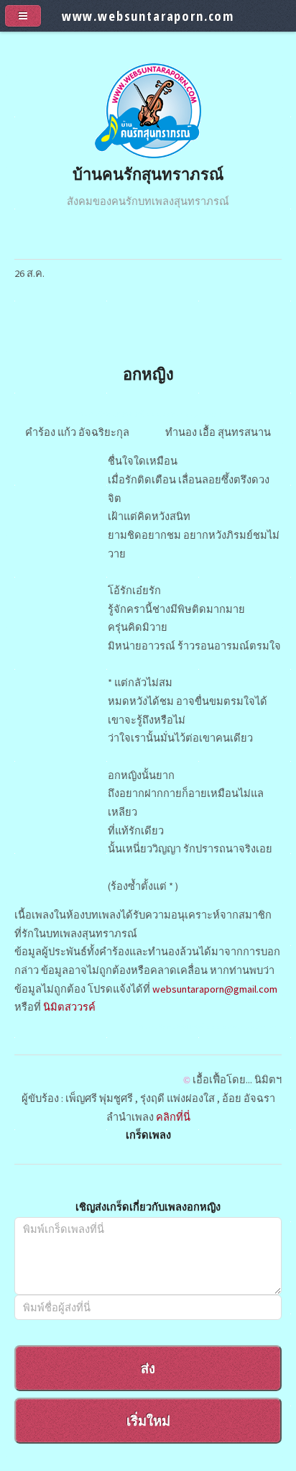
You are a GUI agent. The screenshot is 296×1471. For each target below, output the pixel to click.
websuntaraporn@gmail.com (214, 989)
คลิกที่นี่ (173, 1117)
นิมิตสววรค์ (69, 1007)
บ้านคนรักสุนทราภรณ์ (148, 173)
